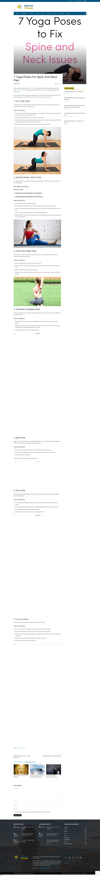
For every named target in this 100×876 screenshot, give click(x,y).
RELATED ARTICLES (19, 762)
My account (71, 0)
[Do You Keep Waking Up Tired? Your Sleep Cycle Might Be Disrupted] (37, 769)
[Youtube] (85, 1)
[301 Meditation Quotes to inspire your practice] (17, 835)
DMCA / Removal (71, 873)
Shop (54, 13)
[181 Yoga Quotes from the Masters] (17, 828)
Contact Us (84, 873)
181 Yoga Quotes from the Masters (73, 91)
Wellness (24, 13)
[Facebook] (76, 1)
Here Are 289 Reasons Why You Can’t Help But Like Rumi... (53, 841)
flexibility (32, 88)
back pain (23, 90)
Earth (31, 13)
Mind (17, 13)
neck (17, 90)
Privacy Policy (78, 873)
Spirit (42, 13)
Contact (68, 13)
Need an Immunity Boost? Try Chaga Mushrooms (22, 756)
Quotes (49, 13)
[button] (84, 13)
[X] (83, 1)
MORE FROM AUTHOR (30, 762)
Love (37, 13)
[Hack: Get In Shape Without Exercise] (17, 841)
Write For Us (60, 13)
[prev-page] (36, 780)
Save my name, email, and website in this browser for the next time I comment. (32, 812)
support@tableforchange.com (44, 868)
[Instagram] (79, 1)
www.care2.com (21, 747)
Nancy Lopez (17, 83)
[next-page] (38, 780)
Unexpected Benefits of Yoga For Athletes (51, 756)
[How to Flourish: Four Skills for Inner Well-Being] (21, 769)
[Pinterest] (81, 1)
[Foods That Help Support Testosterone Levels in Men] (53, 769)
